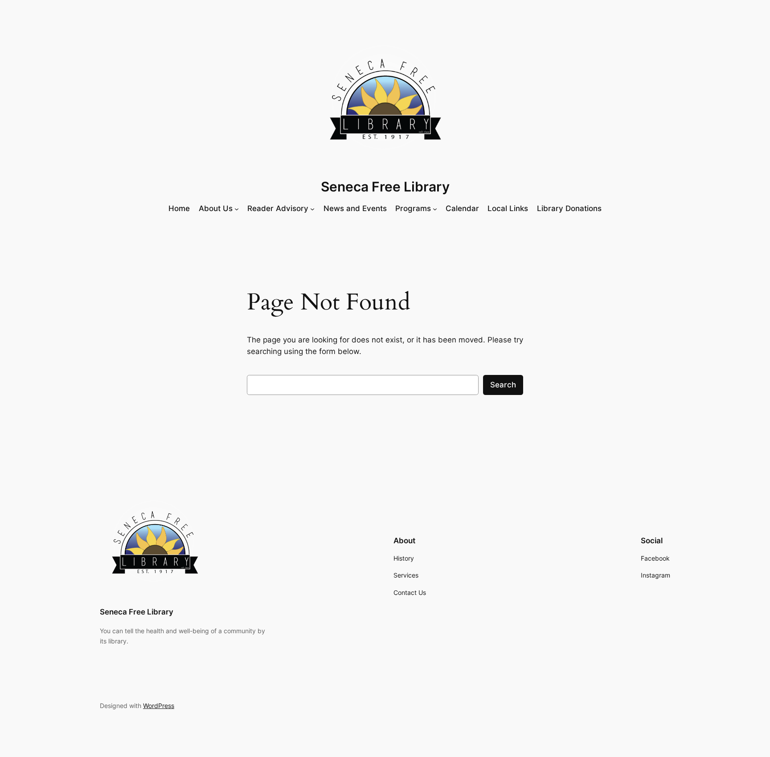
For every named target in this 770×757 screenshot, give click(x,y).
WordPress (158, 705)
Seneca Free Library (385, 187)
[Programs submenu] (435, 208)
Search (503, 384)
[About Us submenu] (236, 208)
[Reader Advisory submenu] (312, 208)
